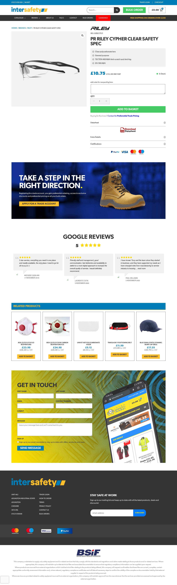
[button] (82, 35)
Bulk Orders (88, 18)
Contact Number (63, 401)
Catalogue (18, 18)
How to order (45, 498)
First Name (22, 391)
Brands (35, 18)
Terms (41, 502)
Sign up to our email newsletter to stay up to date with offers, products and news (52, 442)
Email (19, 401)
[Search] (117, 10)
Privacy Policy (45, 506)
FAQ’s (61, 18)
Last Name (60, 391)
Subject (20, 411)
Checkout (159, 2)
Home (14, 28)
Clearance (103, 18)
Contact (73, 18)
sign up (20, 439)
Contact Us (44, 510)
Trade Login (145, 2)
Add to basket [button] (26, 357)
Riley (29, 28)
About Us (50, 18)
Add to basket (128, 109)
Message (21, 421)
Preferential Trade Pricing (128, 116)
